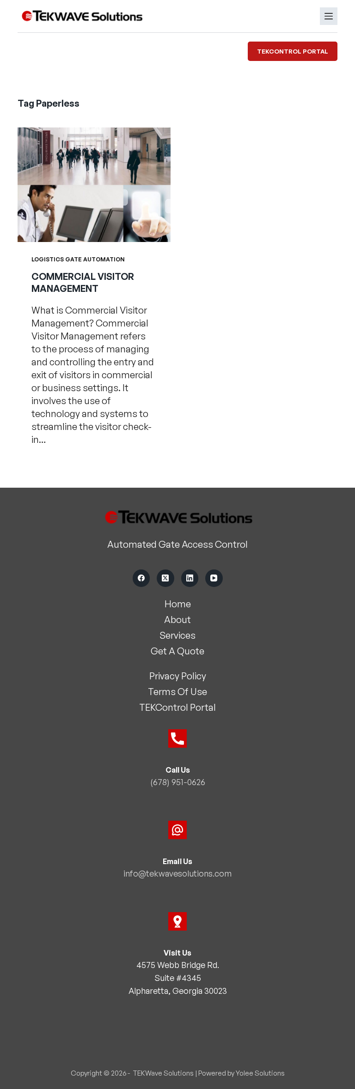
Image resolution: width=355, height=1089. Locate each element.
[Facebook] (141, 578)
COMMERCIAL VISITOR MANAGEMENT (82, 282)
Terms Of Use (177, 691)
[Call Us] (177, 738)
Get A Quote (177, 651)
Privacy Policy (177, 676)
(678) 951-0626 (177, 782)
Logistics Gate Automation (78, 259)
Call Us (177, 769)
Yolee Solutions (260, 1073)
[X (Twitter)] (165, 578)
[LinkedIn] (190, 578)
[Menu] (328, 16)
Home (178, 604)
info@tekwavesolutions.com (177, 873)
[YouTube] (214, 578)
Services (177, 635)
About (177, 619)
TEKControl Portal (292, 51)
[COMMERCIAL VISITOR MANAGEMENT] (94, 184)
